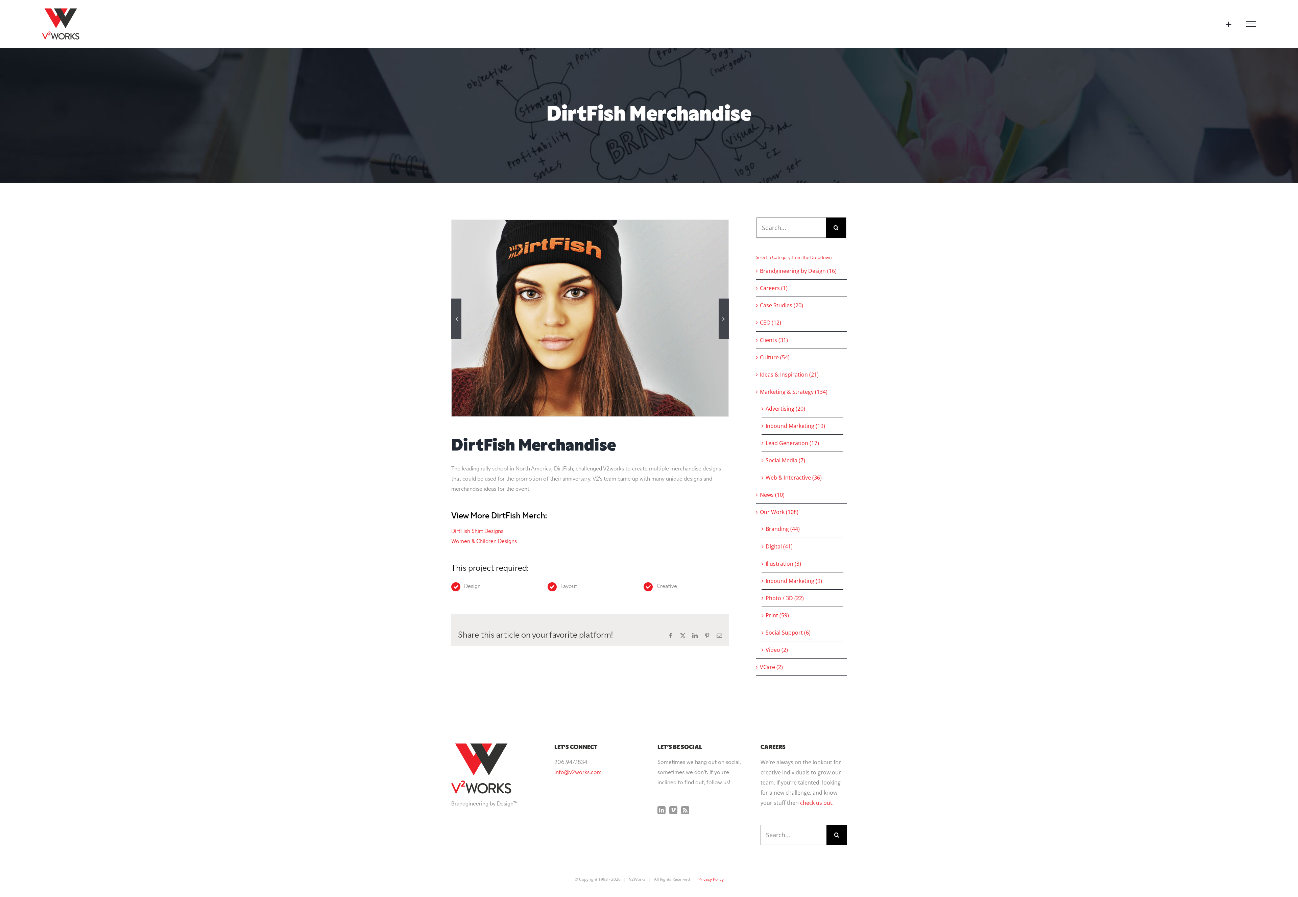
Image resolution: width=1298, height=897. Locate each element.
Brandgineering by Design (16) (798, 271)
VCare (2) (771, 667)
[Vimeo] (673, 810)
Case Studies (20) (781, 305)
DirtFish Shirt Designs (477, 531)
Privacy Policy (711, 879)
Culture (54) (775, 357)
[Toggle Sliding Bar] (1228, 24)
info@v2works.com (578, 772)
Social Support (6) (788, 632)
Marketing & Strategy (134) (793, 391)
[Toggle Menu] (1251, 24)
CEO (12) (770, 322)
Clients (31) (774, 340)
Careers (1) (774, 288)
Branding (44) (783, 529)
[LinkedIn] (661, 810)
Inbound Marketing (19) (795, 426)
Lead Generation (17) (792, 443)
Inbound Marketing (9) (794, 581)
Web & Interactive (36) (794, 477)
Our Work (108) (779, 512)
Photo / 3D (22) (785, 598)
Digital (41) (779, 546)
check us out (816, 802)
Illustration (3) (783, 563)
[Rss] (685, 810)
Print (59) (777, 615)
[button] (456, 319)
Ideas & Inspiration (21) (789, 374)
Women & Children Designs (484, 541)
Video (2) (777, 649)
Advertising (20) (785, 408)
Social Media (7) (785, 460)
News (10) (772, 494)
